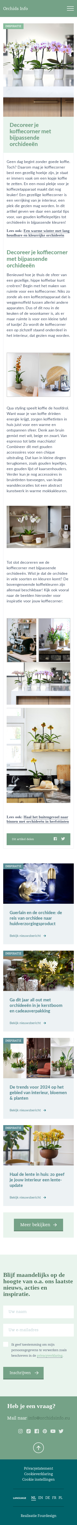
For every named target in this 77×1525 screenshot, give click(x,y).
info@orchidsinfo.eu (49, 1418)
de (47, 1497)
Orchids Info (15, 8)
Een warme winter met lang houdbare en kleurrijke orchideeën (38, 233)
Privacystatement (38, 1468)
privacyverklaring (49, 1356)
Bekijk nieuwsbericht (26, 935)
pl (60, 1497)
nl (33, 1497)
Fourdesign (47, 1516)
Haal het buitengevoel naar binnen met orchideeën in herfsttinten (38, 819)
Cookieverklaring (38, 1474)
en (40, 1497)
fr (54, 1497)
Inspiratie (13, 26)
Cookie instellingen (38, 1479)
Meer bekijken (35, 1224)
